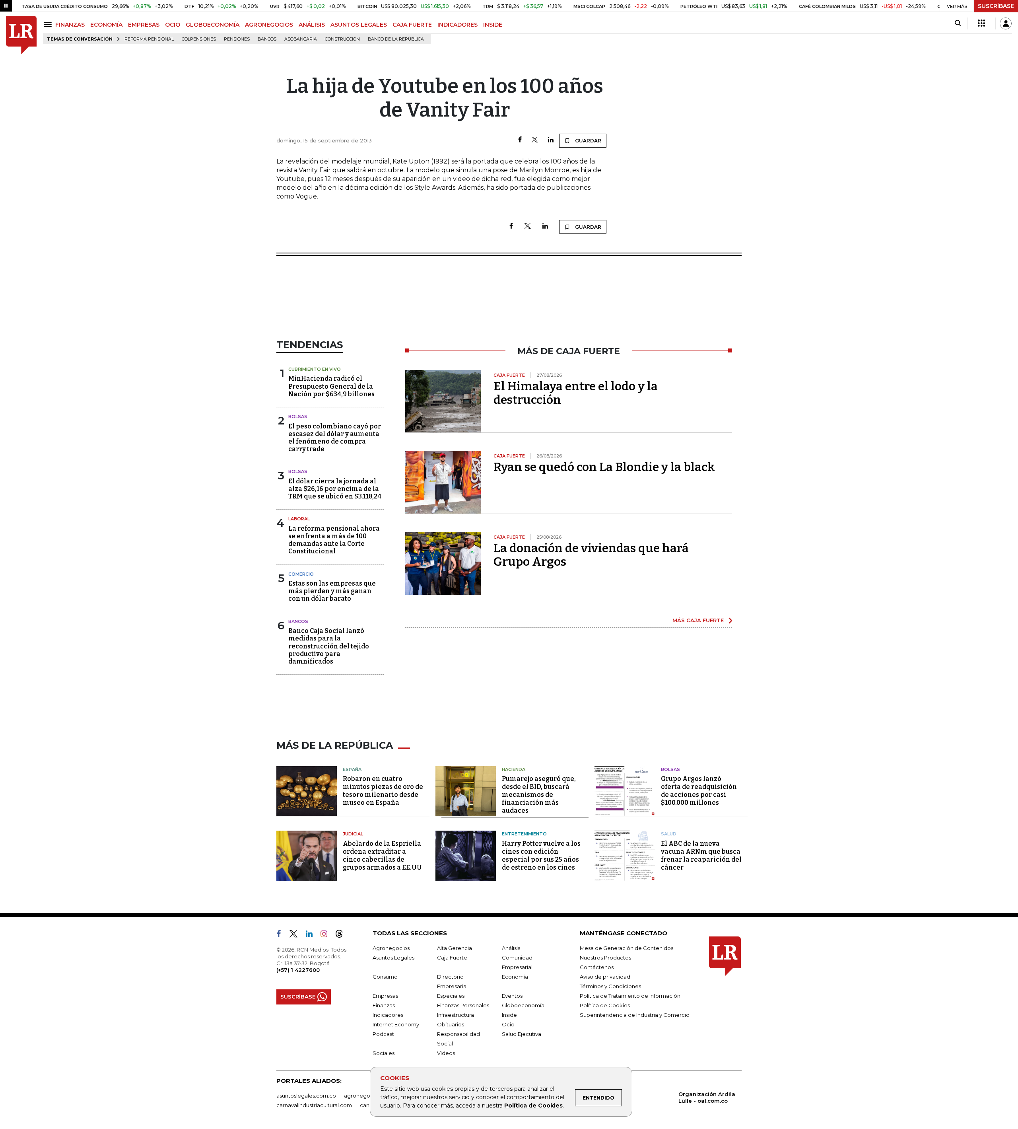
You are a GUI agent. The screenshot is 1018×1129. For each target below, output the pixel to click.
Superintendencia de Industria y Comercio (635, 1015)
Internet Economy (396, 1024)
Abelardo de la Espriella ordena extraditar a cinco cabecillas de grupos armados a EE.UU (382, 855)
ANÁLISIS (312, 24)
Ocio (508, 1024)
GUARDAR (587, 141)
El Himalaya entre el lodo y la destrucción (575, 393)
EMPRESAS (143, 24)
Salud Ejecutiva (521, 1034)
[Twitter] (534, 140)
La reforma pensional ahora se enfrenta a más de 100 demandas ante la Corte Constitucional (334, 540)
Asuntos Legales (393, 957)
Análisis (511, 948)
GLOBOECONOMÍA (212, 24)
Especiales (450, 996)
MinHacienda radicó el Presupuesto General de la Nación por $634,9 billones (331, 386)
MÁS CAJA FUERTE (698, 620)
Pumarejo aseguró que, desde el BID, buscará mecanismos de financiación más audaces (539, 794)
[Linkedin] (551, 140)
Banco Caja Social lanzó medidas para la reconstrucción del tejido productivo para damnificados (328, 646)
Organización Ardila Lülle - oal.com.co (706, 1097)
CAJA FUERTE (412, 24)
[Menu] (49, 24)
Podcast (383, 1034)
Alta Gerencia (454, 948)
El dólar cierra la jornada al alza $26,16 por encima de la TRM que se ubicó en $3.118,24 (334, 488)
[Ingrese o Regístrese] (1006, 23)
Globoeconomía (523, 1005)
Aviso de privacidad (605, 976)
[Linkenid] (312, 935)
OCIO (172, 24)
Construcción (342, 39)
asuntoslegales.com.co (306, 1095)
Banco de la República (396, 39)
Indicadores (388, 1015)
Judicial (353, 834)
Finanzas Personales (463, 1005)
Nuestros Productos (605, 957)
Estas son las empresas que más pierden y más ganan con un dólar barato (332, 591)
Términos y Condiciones (610, 986)
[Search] (957, 23)
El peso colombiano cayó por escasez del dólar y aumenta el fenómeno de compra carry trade (334, 437)
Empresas (385, 996)
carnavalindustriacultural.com (314, 1105)
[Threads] (342, 935)
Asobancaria (300, 39)
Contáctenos (597, 967)
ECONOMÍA (106, 24)
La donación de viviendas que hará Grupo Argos (591, 555)
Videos (446, 1053)
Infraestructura (455, 1015)
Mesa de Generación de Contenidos (626, 948)
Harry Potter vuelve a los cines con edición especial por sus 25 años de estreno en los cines (541, 855)
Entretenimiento (524, 834)
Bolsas (297, 416)
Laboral (299, 519)
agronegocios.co (366, 1095)
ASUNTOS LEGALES (358, 24)
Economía (515, 976)
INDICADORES (457, 24)
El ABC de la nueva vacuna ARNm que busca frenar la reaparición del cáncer (701, 855)
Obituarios (450, 1024)
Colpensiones (199, 39)
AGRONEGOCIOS (269, 24)
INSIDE (492, 24)
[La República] (21, 35)
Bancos (267, 39)
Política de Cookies (533, 1105)
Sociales (383, 1053)
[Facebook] (520, 140)
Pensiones (237, 39)
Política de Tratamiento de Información (630, 996)
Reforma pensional (149, 39)
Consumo (385, 976)
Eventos (512, 996)
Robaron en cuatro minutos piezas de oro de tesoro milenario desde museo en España (383, 790)
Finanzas (384, 1005)
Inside (509, 1015)
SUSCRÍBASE (996, 6)
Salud (668, 834)
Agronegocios (391, 948)
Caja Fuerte (452, 957)
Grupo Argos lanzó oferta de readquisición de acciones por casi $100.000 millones (699, 790)
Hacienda (513, 769)
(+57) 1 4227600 (298, 970)
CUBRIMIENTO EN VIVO (314, 369)
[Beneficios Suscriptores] (981, 23)
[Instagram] (327, 935)
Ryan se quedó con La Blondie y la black (604, 467)
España (352, 769)
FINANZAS (70, 24)
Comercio (301, 574)
